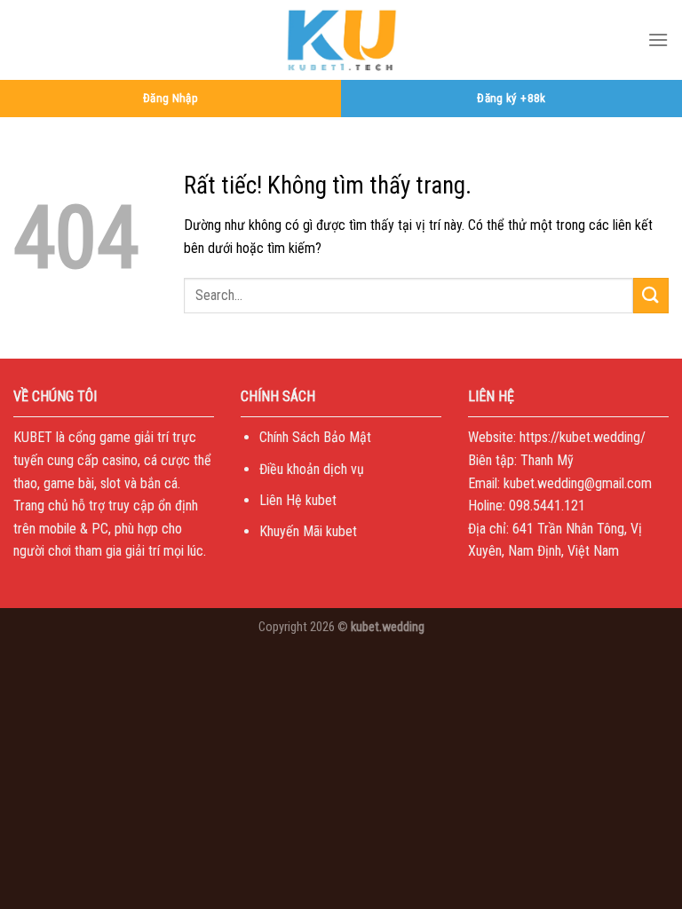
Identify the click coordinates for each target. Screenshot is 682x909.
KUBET (32, 437)
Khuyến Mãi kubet (308, 531)
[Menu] (658, 39)
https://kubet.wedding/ (582, 437)
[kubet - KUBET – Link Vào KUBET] (341, 40)
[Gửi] (651, 295)
